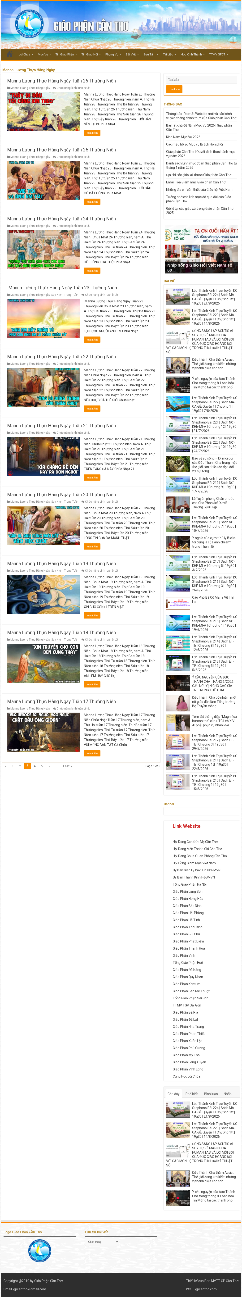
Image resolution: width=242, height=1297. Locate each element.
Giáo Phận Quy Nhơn (188, 977)
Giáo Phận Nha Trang (188, 1026)
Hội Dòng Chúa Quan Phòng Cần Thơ (200, 856)
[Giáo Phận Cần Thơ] (121, 25)
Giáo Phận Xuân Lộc (187, 1041)
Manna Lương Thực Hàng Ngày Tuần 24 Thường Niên (61, 219)
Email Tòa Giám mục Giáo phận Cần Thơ (195, 182)
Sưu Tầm (149, 54)
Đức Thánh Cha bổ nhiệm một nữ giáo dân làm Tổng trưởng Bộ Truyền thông (214, 702)
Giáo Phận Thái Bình (188, 927)
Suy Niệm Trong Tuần (64, 294)
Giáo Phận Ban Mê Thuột (191, 991)
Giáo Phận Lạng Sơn (188, 891)
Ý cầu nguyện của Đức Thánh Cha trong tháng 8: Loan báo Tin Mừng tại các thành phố (213, 383)
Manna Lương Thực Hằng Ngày (30, 88)
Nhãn (228, 1094)
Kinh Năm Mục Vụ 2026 (183, 137)
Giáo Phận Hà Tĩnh (186, 920)
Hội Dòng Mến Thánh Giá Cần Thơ (197, 849)
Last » (67, 766)
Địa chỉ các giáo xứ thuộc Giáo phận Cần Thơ (198, 175)
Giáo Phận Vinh (184, 955)
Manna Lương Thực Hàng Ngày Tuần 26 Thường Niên (61, 81)
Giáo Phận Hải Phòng (188, 913)
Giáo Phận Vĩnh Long (188, 1069)
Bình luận (211, 1094)
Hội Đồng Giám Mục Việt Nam (194, 863)
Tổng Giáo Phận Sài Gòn (190, 998)
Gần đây (174, 1094)
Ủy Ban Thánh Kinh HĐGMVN (194, 877)
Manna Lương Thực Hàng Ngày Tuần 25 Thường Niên (61, 150)
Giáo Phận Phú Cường (189, 1048)
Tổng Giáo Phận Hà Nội (190, 884)
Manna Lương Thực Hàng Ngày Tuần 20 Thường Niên (61, 494)
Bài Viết (131, 54)
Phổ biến (192, 1094)
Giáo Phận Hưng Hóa (188, 899)
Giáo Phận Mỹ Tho (186, 1055)
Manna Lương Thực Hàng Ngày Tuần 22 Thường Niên (61, 357)
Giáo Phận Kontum (186, 984)
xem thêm (92, 132)
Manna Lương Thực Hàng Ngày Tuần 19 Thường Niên (61, 563)
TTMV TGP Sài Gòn (187, 1005)
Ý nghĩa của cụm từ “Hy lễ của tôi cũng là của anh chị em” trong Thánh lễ (214, 542)
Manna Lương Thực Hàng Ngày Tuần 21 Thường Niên (61, 425)
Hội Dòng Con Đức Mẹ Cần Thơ (195, 842)
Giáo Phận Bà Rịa (185, 1012)
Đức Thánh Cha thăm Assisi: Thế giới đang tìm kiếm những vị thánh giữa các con (214, 364)
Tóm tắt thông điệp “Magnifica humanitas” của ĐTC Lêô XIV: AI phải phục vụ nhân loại (214, 721)
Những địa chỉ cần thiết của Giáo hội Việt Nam (199, 189)
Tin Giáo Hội (90, 54)
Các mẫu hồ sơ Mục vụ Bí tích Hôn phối (194, 144)
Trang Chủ (10, 54)
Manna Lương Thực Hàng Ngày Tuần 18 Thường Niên (61, 632)
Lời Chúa (24, 54)
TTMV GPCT (217, 54)
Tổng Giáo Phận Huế (188, 963)
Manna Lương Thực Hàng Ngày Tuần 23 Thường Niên (62, 288)
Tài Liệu (168, 54)
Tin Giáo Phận (65, 54)
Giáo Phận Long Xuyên (189, 1062)
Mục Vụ (43, 54)
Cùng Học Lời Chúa (186, 1076)
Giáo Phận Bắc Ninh (187, 906)
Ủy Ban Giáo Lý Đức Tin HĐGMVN (196, 870)
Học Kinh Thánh (191, 54)
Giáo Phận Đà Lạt (185, 1019)
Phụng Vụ (111, 54)
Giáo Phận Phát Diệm (188, 941)
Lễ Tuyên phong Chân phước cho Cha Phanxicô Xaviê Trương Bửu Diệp (213, 503)
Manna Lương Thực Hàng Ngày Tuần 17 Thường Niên (61, 701)
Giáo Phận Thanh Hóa (189, 948)
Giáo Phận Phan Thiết (189, 1034)
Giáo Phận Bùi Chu (186, 934)
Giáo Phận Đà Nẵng (187, 970)
